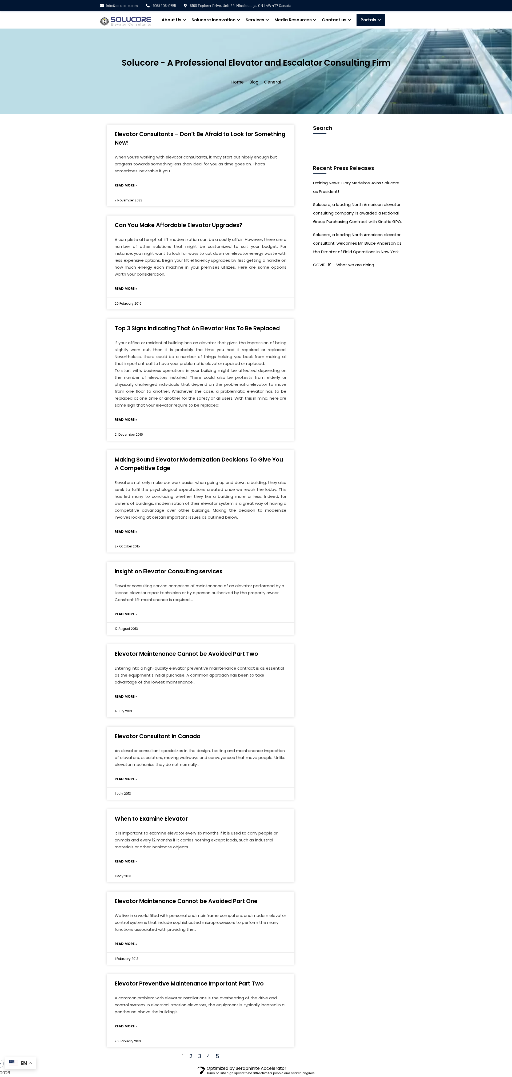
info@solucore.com (122, 5)
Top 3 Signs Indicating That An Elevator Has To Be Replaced (197, 328)
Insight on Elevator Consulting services (168, 571)
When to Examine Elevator (151, 818)
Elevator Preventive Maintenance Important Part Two (189, 983)
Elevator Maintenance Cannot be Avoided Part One (186, 901)
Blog (253, 82)
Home (237, 82)
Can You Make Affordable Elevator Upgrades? (178, 225)
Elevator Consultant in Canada (158, 736)
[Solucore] (125, 21)
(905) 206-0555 (164, 5)
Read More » (126, 185)
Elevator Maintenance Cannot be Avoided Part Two (186, 654)
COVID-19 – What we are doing (343, 265)
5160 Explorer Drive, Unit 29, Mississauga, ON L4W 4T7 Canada (240, 5)
